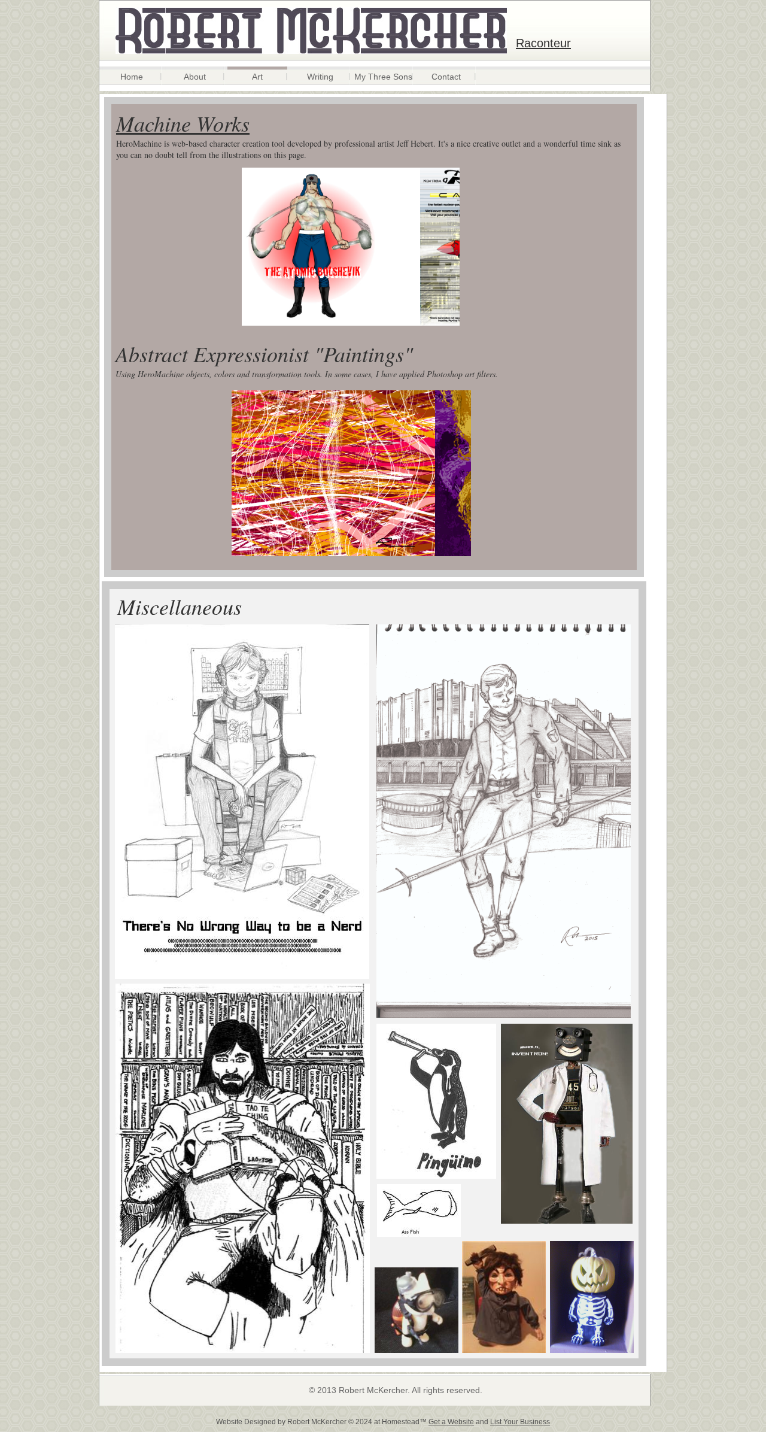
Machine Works (183, 123)
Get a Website (451, 1422)
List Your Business (520, 1422)
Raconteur (543, 43)
